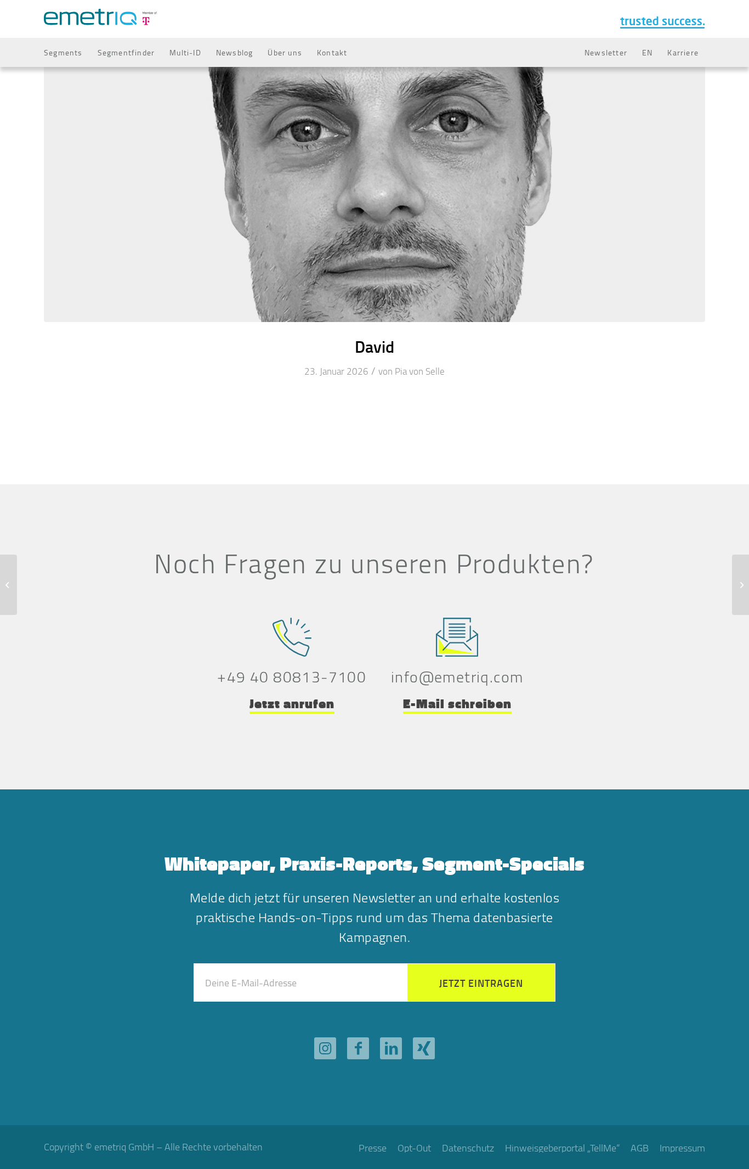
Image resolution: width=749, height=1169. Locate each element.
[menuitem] (63, 52)
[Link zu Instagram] (325, 1048)
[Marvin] (740, 585)
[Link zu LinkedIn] (391, 1048)
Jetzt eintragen (481, 983)
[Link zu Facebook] (358, 1048)
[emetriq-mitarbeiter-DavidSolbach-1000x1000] (374, 182)
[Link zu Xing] (424, 1048)
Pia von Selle (420, 371)
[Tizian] (8, 585)
